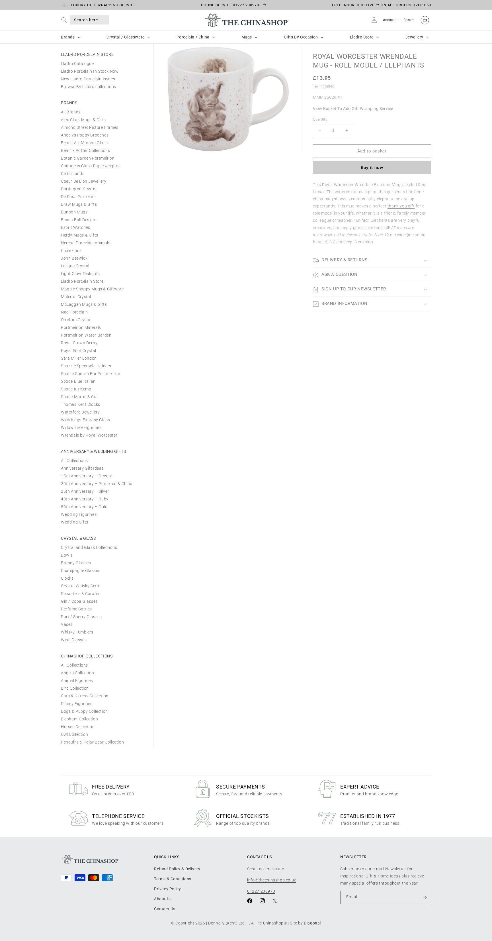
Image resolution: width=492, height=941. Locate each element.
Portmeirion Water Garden (86, 335)
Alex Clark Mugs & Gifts (83, 119)
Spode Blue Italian (78, 381)
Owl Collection (74, 734)
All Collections (74, 460)
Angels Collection (77, 673)
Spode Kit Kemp (76, 389)
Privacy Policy (167, 888)
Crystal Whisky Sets (80, 586)
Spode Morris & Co (78, 396)
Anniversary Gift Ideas (82, 468)
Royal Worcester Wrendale (347, 184)
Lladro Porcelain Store (82, 281)
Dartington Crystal (79, 189)
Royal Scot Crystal (78, 350)
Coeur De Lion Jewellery (83, 181)
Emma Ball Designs (79, 219)
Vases (67, 624)
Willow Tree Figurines (81, 427)
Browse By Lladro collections (88, 86)
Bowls (67, 555)
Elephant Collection (79, 719)
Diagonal (312, 923)
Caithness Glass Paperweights (90, 166)
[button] (65, 19)
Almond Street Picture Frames (89, 127)
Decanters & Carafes (80, 593)
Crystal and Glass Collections (89, 547)
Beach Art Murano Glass (84, 142)
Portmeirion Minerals (81, 327)
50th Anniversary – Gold (84, 506)
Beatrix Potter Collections (85, 150)
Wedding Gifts (74, 522)
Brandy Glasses (76, 563)
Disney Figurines (77, 703)
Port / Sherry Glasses (81, 616)
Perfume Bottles (76, 609)
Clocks (67, 578)
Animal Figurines (77, 680)
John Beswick (74, 258)
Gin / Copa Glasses (79, 601)
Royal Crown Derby (79, 343)
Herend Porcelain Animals (85, 243)
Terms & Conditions (172, 878)
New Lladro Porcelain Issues (88, 79)
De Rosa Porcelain (78, 196)
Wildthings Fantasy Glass (85, 419)
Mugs (246, 37)
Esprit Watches (75, 227)
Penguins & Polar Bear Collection (92, 742)
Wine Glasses (74, 639)
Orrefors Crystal (76, 319)
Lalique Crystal (75, 266)
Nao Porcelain (74, 312)
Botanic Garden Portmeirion (88, 158)
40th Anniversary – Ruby (84, 499)
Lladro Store (362, 37)
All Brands (71, 112)
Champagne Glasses (80, 570)
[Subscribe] (424, 897)
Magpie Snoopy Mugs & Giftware (92, 289)
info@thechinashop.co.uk (271, 879)
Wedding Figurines (79, 514)
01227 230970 (261, 891)
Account (390, 20)
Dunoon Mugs (74, 212)
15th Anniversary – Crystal (86, 476)
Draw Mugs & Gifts (79, 204)
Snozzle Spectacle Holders (86, 366)
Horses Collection (78, 726)
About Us (163, 898)
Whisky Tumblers (77, 632)
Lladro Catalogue (77, 63)
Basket (409, 20)
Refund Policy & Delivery (177, 868)
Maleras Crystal (76, 296)
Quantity (320, 119)
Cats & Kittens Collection (84, 696)
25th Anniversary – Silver (85, 491)
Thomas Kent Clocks (80, 404)
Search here (86, 20)
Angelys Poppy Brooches (84, 135)
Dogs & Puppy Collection (84, 711)
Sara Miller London (79, 358)
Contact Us (164, 909)
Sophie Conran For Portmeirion (90, 373)
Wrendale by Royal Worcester (89, 435)
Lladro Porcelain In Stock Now (89, 71)
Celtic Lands (72, 173)
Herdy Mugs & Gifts (79, 235)
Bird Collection (75, 688)
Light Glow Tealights (80, 273)
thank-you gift (401, 206)
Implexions (71, 250)
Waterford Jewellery (80, 412)
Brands (68, 37)
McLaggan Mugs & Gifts (84, 304)
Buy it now (372, 167)
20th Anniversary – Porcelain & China (97, 483)
